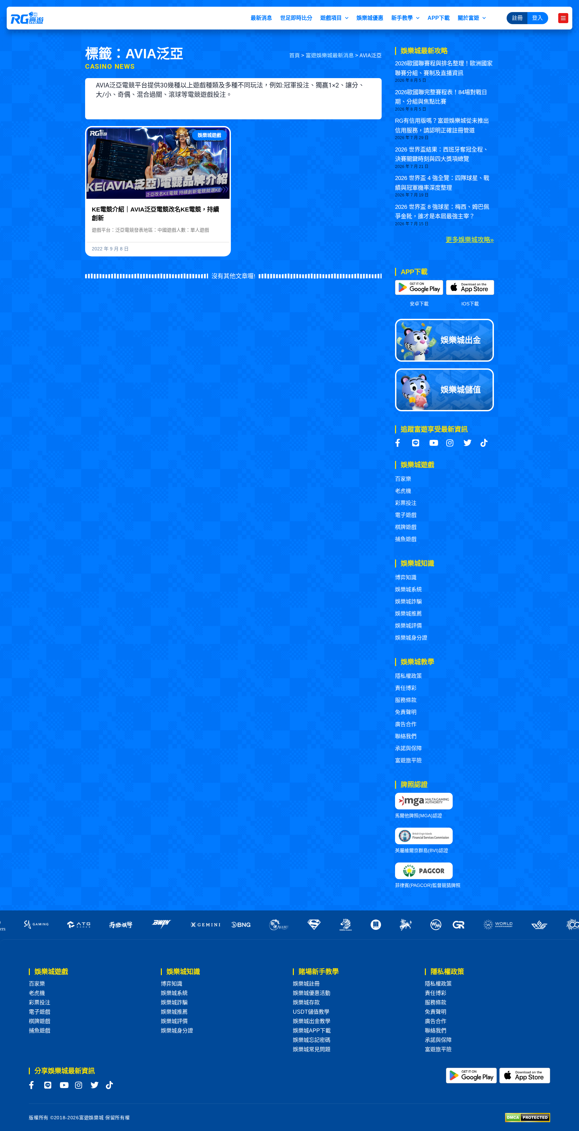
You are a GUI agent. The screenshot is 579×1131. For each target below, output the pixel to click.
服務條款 (405, 700)
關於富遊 (468, 18)
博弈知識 (405, 577)
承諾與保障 (408, 748)
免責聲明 (405, 712)
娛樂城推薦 (408, 613)
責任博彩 (405, 688)
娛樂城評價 (408, 626)
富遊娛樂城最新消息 (330, 55)
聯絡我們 (405, 736)
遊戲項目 (331, 18)
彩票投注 (405, 503)
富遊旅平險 (408, 760)
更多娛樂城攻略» (470, 239)
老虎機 (403, 491)
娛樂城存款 (306, 1002)
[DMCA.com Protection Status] (527, 1117)
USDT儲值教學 (311, 1012)
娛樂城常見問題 (311, 1049)
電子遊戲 (405, 515)
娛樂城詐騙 (408, 601)
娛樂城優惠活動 (311, 993)
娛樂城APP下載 (312, 1030)
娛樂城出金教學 (311, 1021)
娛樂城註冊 (306, 984)
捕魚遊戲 (405, 539)
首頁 (294, 55)
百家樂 (403, 479)
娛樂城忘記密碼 (311, 1040)
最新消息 (261, 18)
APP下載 (439, 18)
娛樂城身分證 (411, 638)
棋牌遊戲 (405, 527)
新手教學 (402, 18)
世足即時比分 (296, 18)
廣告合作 (405, 724)
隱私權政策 (408, 676)
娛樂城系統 (408, 589)
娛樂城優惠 (370, 18)
